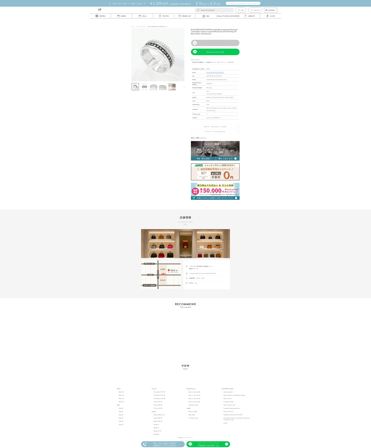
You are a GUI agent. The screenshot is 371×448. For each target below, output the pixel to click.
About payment (228, 392)
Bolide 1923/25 (158, 418)
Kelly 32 (121, 418)
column (225, 423)
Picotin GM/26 (158, 408)
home (133, 26)
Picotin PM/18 (158, 402)
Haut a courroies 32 (194, 395)
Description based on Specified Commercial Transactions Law (236, 419)
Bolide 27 (156, 424)
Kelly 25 (121, 411)
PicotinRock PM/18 (159, 392)
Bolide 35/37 (157, 431)
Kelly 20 (121, 408)
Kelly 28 (121, 415)
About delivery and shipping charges (234, 395)
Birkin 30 (121, 395)
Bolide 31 (156, 428)
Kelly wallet (191, 415)
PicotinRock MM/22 (159, 395)
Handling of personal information (233, 415)
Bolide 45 (156, 434)
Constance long (193, 418)
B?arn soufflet (192, 411)
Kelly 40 (121, 424)
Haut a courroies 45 (194, 402)
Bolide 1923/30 (158, 421)
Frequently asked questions (231, 408)
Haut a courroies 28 (194, 392)
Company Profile (228, 402)
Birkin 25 (121, 392)
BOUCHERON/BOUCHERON (215, 72)
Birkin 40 (121, 402)
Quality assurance (215, 131)
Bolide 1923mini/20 (159, 415)
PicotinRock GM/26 (159, 398)
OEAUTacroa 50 (193, 405)
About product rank (215, 127)
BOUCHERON (141, 26)
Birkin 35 (121, 398)
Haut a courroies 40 (194, 398)
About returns (227, 398)
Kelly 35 (121, 421)
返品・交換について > (199, 137)
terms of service (228, 411)
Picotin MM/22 (158, 405)
